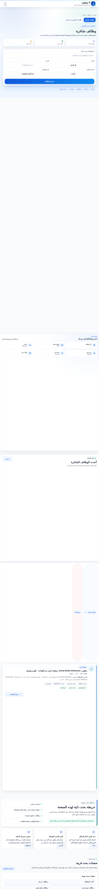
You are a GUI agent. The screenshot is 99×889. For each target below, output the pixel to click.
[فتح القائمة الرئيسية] (5, 3)
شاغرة (84, 15)
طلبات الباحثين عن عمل (74, 20)
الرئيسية (94, 15)
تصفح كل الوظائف (8, 868)
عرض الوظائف (49, 81)
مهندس (71, 89)
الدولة (92, 61)
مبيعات (86, 89)
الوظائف (89, 15)
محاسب (79, 89)
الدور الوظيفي (45, 69)
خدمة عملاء (63, 89)
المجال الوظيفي (90, 69)
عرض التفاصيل (14, 694)
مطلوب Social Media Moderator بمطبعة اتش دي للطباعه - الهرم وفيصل (56, 671)
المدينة (47, 61)
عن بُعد (93, 89)
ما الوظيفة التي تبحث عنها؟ (87, 51)
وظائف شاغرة (89, 20)
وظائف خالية (83, 673)
